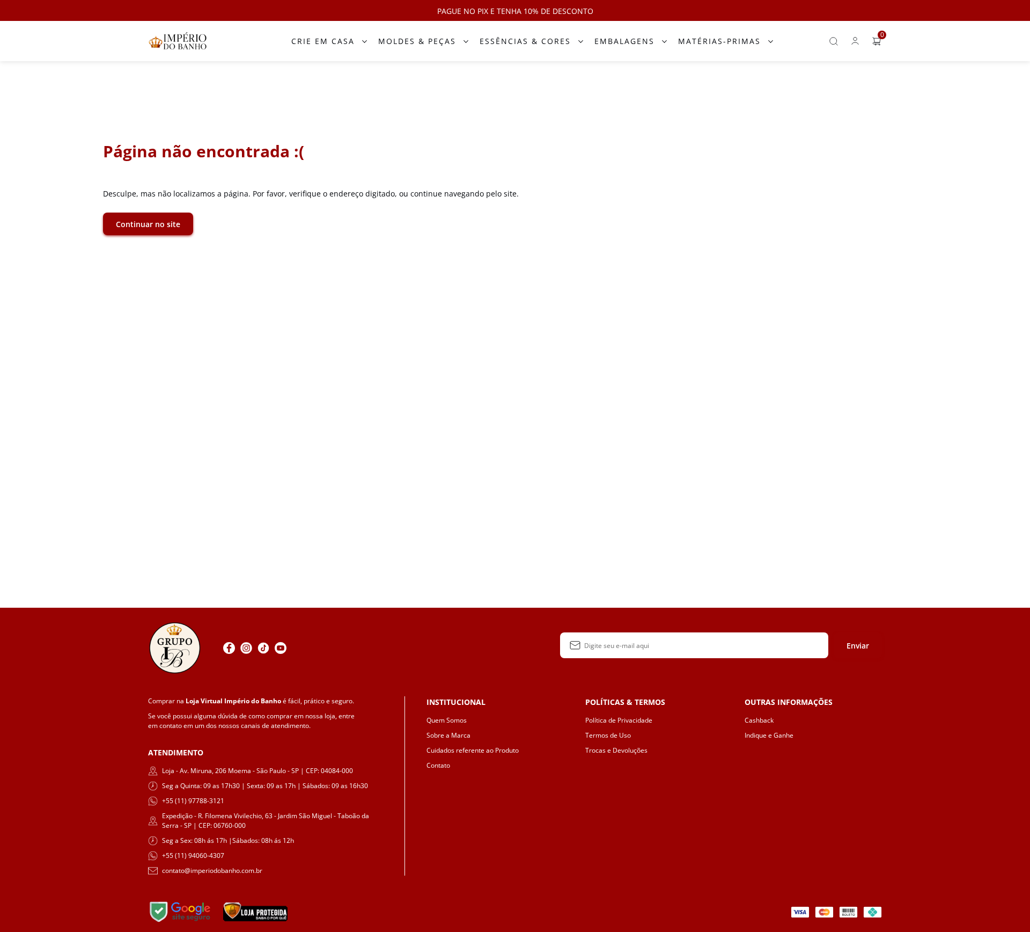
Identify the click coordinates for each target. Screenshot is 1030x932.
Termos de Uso (608, 735)
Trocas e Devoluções (616, 750)
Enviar (858, 645)
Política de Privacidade (618, 720)
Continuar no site (148, 224)
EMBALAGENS (624, 41)
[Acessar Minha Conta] (855, 43)
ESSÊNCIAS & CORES (525, 41)
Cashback (759, 720)
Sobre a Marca (448, 735)
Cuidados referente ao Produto (472, 750)
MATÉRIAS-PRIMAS (719, 41)
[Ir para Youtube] (280, 648)
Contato (438, 765)
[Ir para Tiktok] (263, 648)
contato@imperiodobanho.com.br (212, 870)
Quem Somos (446, 720)
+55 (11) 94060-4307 (193, 855)
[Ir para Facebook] (229, 648)
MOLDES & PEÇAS (417, 41)
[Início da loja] (177, 41)
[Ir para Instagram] (246, 648)
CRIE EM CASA (323, 41)
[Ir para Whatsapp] (298, 648)
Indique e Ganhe (769, 735)
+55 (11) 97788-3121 (193, 800)
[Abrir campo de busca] (833, 41)
